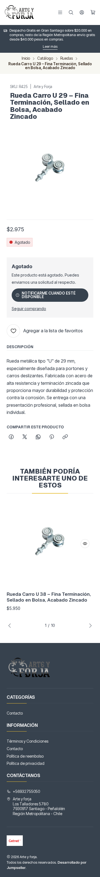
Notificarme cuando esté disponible (49, 295)
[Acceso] (82, 12)
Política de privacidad (25, 763)
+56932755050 (26, 791)
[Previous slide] (11, 625)
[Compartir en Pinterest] (51, 437)
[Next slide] (89, 625)
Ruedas (66, 59)
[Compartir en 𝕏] (24, 437)
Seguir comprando (29, 309)
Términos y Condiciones (27, 741)
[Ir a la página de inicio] (19, 12)
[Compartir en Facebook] (11, 437)
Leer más (50, 46)
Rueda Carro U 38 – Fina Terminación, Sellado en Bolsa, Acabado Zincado (49, 597)
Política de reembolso (25, 756)
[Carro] (93, 12)
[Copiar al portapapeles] (65, 437)
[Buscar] (71, 12)
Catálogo (45, 59)
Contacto (15, 713)
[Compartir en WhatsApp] (38, 437)
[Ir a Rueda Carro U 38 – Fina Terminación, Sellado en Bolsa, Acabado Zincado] (50, 543)
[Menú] (60, 12)
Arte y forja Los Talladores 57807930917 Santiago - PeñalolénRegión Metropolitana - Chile (39, 806)
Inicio (26, 59)
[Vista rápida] (85, 543)
